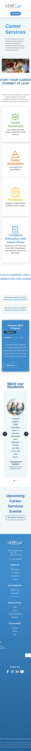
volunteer (14, 308)
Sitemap (19, 738)
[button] (15, 13)
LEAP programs (13, 299)
